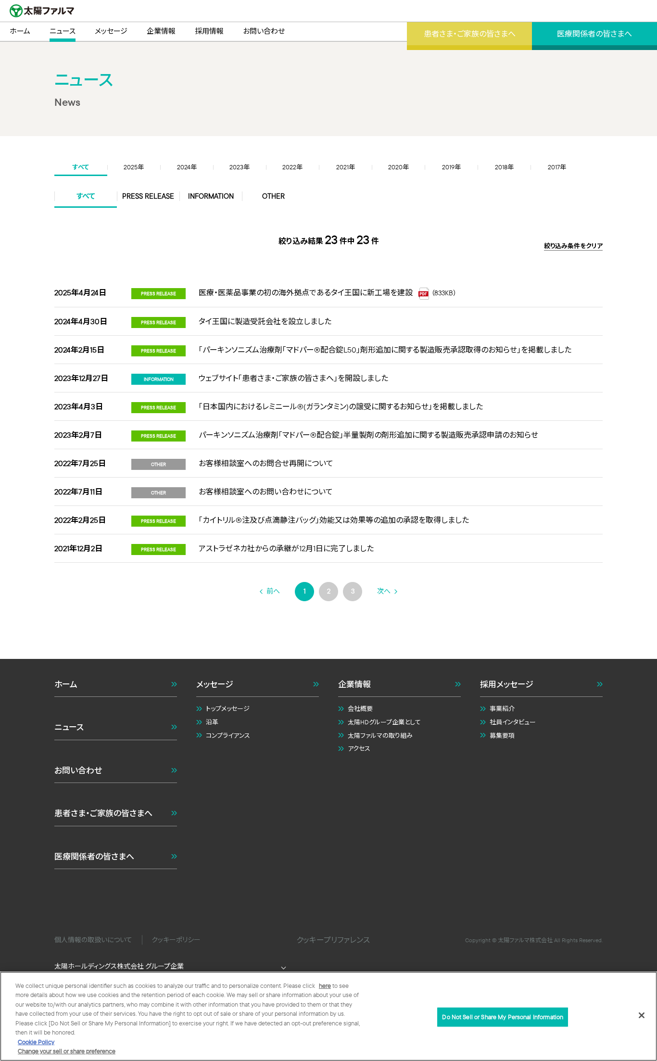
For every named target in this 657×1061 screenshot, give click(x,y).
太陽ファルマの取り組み (380, 735)
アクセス (359, 748)
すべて (85, 196)
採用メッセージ (506, 684)
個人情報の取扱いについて (93, 939)
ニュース (69, 727)
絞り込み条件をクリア (573, 246)
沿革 (212, 722)
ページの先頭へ (612, 632)
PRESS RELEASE (148, 196)
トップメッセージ (228, 708)
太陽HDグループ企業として (384, 722)
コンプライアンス (228, 735)
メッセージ (214, 684)
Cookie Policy (36, 1042)
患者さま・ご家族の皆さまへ (103, 813)
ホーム (65, 684)
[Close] (641, 1015)
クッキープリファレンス (333, 940)
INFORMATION (211, 196)
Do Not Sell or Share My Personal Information (502, 1017)
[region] (328, 1016)
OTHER (273, 196)
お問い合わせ (78, 770)
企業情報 (354, 684)
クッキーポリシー (176, 939)
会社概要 (360, 708)
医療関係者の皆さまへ (94, 856)
